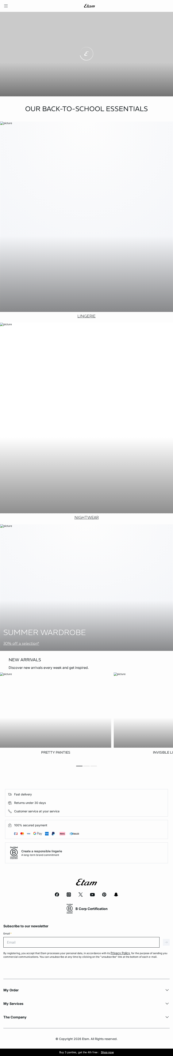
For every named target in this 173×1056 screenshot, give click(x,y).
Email (7, 933)
